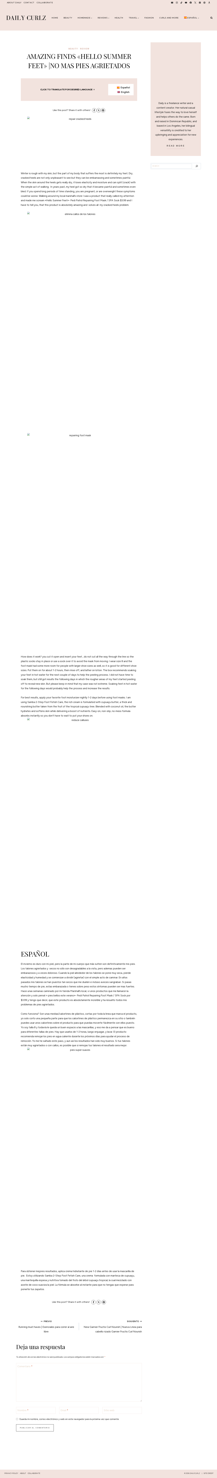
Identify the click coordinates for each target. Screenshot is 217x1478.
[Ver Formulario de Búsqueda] (211, 18)
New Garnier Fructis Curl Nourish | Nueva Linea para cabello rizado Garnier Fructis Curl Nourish (113, 1326)
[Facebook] (191, 3)
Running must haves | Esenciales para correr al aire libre (46, 1326)
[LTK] (205, 3)
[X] (195, 3)
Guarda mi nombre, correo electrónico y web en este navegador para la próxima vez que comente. (69, 1419)
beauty (73, 49)
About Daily (14, 2)
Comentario (24, 1366)
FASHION (149, 18)
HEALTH (119, 18)
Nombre (22, 1410)
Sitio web (109, 1410)
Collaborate (45, 2)
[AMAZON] (209, 3)
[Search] (196, 166)
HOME (55, 18)
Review (84, 49)
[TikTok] (181, 3)
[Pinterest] (200, 3)
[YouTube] (186, 3)
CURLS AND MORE (169, 18)
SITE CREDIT (208, 1473)
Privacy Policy (11, 1473)
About (23, 1473)
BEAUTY (68, 18)
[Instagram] (177, 3)
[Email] (172, 3)
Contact (29, 2)
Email (64, 1410)
